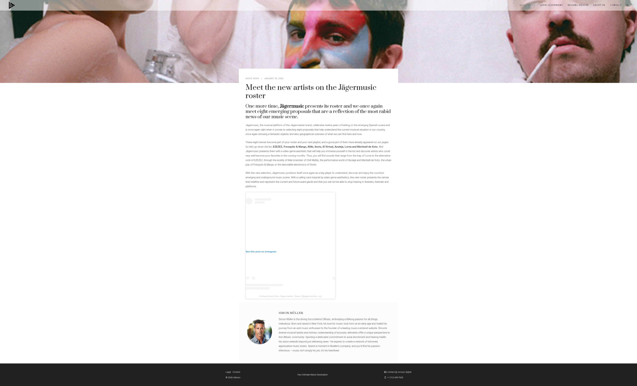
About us (599, 5)
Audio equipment (551, 5)
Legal (228, 372)
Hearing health (578, 5)
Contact (616, 5)
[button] (627, 5)
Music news (527, 5)
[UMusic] (12, 5)
